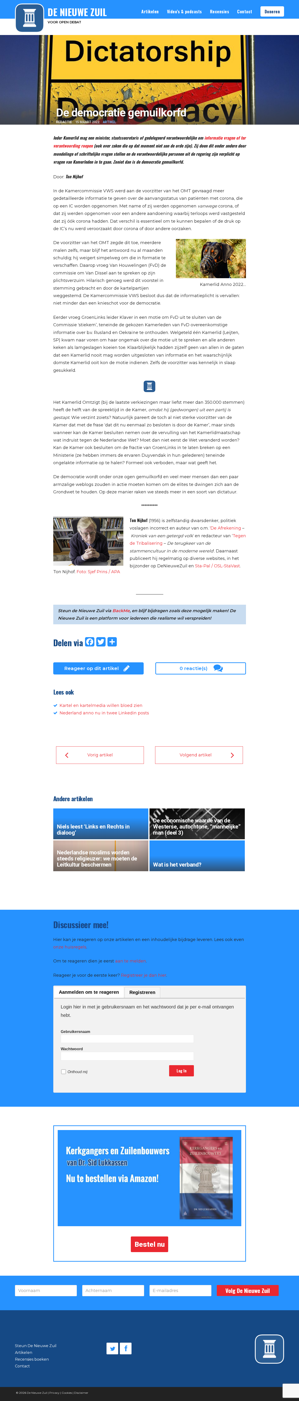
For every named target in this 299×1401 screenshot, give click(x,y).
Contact (244, 11)
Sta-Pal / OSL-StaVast (217, 566)
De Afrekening (225, 528)
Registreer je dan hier (143, 975)
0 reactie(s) (193, 668)
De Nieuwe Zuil (37, 1392)
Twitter (112, 1348)
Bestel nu (150, 1244)
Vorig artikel (100, 755)
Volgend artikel (196, 755)
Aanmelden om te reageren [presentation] (89, 992)
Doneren (272, 11)
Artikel (109, 122)
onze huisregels (69, 947)
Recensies (219, 11)
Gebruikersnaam (75, 1032)
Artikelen (150, 11)
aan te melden (130, 961)
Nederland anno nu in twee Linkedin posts (104, 713)
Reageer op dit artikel (91, 668)
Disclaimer (81, 1392)
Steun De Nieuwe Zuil (36, 1346)
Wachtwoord (72, 1049)
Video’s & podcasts (184, 11)
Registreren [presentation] (142, 992)
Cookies (67, 1392)
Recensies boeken (32, 1359)
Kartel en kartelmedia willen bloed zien (101, 705)
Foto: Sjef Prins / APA (98, 571)
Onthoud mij (78, 1072)
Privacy (54, 1392)
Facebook (126, 1348)
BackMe (121, 610)
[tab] (89, 992)
